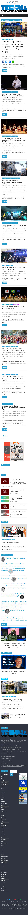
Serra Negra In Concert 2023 (17, 233)
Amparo (2, 776)
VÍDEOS (20, 905)
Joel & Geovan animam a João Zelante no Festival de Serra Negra (13, 349)
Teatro (15, 388)
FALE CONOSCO (22, 907)
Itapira (2, 827)
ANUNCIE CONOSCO (7, 907)
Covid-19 (3, 795)
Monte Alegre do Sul (13, 903)
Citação (2, 788)
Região (14, 696)
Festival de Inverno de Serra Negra (14, 56)
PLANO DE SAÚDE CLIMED (10, 542)
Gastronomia (3, 819)
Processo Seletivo (4, 856)
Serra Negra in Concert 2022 (8, 388)
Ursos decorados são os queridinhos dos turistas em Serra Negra (13, 407)
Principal (9, 92)
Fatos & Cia (3, 817)
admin (14, 382)
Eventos (2, 815)
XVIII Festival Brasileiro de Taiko (8, 147)
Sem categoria (10, 178)
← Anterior (4, 436)
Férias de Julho (5, 103)
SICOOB (2, 876)
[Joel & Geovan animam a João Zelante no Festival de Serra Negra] (14, 331)
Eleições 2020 (4, 803)
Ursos (3, 417)
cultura (10, 354)
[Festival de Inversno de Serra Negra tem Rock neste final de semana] (14, 207)
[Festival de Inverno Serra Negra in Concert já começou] (14, 249)
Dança (10, 384)
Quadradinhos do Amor (14, 415)
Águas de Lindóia (4, 774)
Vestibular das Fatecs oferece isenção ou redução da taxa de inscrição (12, 700)
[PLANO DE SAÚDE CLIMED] (14, 525)
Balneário (3, 780)
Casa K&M (4, 56)
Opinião (2, 847)
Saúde (2, 870)
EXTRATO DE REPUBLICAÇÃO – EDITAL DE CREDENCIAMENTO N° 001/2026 (17, 498)
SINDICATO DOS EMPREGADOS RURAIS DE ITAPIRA (17, 490)
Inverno (6, 415)
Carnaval (2, 786)
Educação (9, 696)
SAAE (2, 868)
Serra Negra (15, 92)
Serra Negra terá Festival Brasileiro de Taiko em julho (13, 307)
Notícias (2, 845)
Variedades (16, 304)
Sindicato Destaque (11, 539)
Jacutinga (3, 829)
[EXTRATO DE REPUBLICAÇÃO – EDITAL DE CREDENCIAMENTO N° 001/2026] (5, 497)
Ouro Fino (3, 850)
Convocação (3, 793)
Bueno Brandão (4, 784)
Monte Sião (3, 839)
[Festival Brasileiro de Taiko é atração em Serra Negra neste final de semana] (14, 120)
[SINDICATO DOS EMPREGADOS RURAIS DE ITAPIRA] (5, 490)
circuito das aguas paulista (17, 101)
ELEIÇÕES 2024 (4, 805)
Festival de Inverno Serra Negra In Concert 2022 (15, 356)
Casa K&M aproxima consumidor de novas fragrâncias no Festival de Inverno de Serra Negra (12, 46)
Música (18, 386)
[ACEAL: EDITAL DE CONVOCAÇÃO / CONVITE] (5, 504)
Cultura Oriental (12, 312)
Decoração (11, 187)
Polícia (2, 852)
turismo (6, 194)
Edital (2, 799)
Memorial (3, 834)
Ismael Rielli (3, 825)
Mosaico (2, 841)
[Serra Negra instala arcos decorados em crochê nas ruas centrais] (14, 162)
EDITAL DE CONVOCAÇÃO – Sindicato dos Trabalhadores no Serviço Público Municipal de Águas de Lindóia (18, 513)
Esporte (2, 813)
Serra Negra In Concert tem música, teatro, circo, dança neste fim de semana (14, 378)
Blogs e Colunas (4, 782)
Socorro (2, 884)
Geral (2, 821)
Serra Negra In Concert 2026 (11, 58)
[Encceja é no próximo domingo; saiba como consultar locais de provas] (5, 714)
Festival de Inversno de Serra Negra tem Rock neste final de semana (14, 226)
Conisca (2, 790)
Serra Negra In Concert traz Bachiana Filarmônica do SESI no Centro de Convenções (13, 96)
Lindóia (2, 832)
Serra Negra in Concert (10, 275)
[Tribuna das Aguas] (2, 15)
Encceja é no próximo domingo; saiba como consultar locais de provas (18, 715)
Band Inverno (23, 54)
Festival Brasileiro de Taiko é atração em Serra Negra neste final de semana (14, 140)
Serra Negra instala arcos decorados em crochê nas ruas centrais (12, 182)
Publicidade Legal (4, 860)
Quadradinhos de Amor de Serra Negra (15, 192)
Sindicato (4, 539)
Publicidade (10, 39)
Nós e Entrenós (4, 843)
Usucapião (3, 886)
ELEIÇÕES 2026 (4, 807)
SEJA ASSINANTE (15, 907)
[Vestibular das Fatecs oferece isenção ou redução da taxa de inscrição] (14, 682)
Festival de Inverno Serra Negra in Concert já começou (13, 268)
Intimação (3, 823)
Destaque (4, 39)
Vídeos (2, 890)
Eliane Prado (15, 54)
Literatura (14, 386)
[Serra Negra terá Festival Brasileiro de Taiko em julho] (14, 288)
